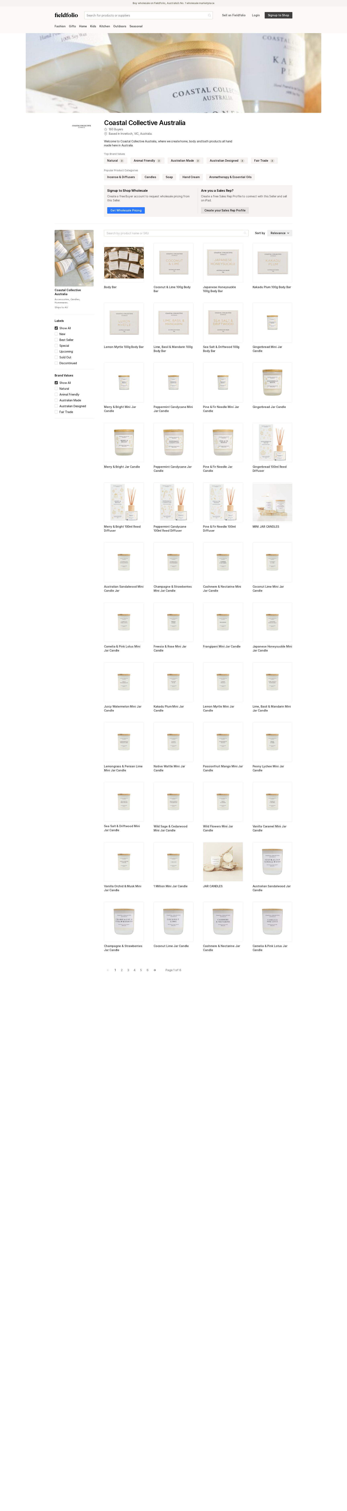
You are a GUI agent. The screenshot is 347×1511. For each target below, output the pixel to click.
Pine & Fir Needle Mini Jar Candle (221, 409)
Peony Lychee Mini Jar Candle (268, 768)
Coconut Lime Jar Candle (171, 946)
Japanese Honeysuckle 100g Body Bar (219, 289)
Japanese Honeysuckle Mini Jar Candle (272, 648)
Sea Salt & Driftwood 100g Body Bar (221, 349)
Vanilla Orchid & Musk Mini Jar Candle (122, 888)
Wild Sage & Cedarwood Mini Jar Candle (170, 828)
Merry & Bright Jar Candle (122, 466)
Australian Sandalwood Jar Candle (272, 888)
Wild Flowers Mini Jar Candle (218, 828)
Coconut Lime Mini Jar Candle (268, 588)
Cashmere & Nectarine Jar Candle (221, 948)
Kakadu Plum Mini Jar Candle (169, 708)
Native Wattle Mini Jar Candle (169, 768)
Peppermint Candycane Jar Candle (173, 468)
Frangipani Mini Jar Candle (222, 646)
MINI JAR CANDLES (266, 526)
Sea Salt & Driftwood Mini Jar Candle (122, 828)
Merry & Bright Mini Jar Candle (120, 409)
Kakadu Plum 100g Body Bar (272, 287)
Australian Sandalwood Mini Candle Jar (123, 588)
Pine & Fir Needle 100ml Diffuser (219, 528)
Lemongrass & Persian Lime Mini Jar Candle (123, 768)
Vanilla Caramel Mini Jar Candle (269, 828)
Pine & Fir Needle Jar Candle (217, 468)
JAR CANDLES (212, 886)
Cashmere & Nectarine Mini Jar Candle (222, 588)
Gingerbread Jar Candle (269, 407)
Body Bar (110, 287)
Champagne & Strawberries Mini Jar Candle (173, 588)
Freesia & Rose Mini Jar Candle (170, 648)
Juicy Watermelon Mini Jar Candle (122, 708)
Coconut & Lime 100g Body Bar (172, 289)
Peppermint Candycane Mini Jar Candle (173, 409)
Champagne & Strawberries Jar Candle (123, 948)
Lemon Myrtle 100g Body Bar (123, 347)
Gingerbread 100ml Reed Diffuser (270, 468)
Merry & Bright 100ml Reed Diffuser (122, 528)
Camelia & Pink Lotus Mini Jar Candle (122, 648)
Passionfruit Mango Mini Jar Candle (223, 768)
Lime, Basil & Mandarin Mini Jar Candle (272, 708)
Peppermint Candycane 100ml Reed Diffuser (170, 528)
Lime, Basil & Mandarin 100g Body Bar (173, 349)
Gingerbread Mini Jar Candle (267, 349)
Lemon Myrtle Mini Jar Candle (218, 708)
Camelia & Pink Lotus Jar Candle (270, 948)
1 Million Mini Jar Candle (171, 886)
